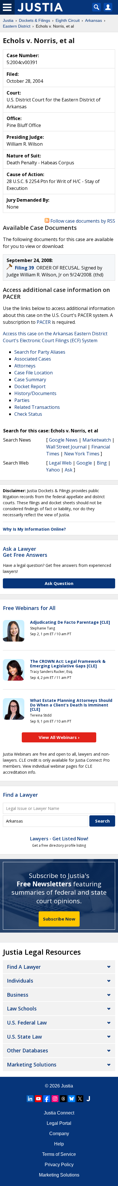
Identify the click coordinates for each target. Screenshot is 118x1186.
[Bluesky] (71, 1098)
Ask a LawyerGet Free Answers (25, 552)
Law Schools (22, 1008)
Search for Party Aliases (39, 352)
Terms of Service (59, 1154)
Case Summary (30, 379)
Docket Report (30, 386)
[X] (79, 1098)
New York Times (81, 453)
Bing (102, 463)
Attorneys (25, 366)
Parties (22, 400)
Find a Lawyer (20, 794)
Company (59, 1133)
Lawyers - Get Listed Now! (59, 838)
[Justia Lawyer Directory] (88, 1098)
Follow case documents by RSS (82, 221)
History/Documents (35, 393)
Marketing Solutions (31, 1064)
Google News (63, 440)
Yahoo (53, 470)
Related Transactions (37, 407)
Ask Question (59, 583)
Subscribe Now (59, 919)
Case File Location (33, 372)
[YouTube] (38, 1098)
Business (17, 994)
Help (59, 1143)
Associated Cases (32, 359)
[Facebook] (46, 1098)
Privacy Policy (59, 1164)
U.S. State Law (24, 1036)
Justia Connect (59, 1112)
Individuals (20, 980)
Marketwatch (96, 440)
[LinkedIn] (30, 1098)
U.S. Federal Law (27, 1022)
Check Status (28, 414)
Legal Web (60, 463)
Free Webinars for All (29, 608)
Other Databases (27, 1050)
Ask (68, 470)
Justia (67, 1085)
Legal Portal (59, 1123)
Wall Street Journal (66, 447)
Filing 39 (25, 268)
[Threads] (63, 1098)
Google (84, 463)
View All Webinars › (59, 737)
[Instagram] (55, 1098)
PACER (44, 322)
